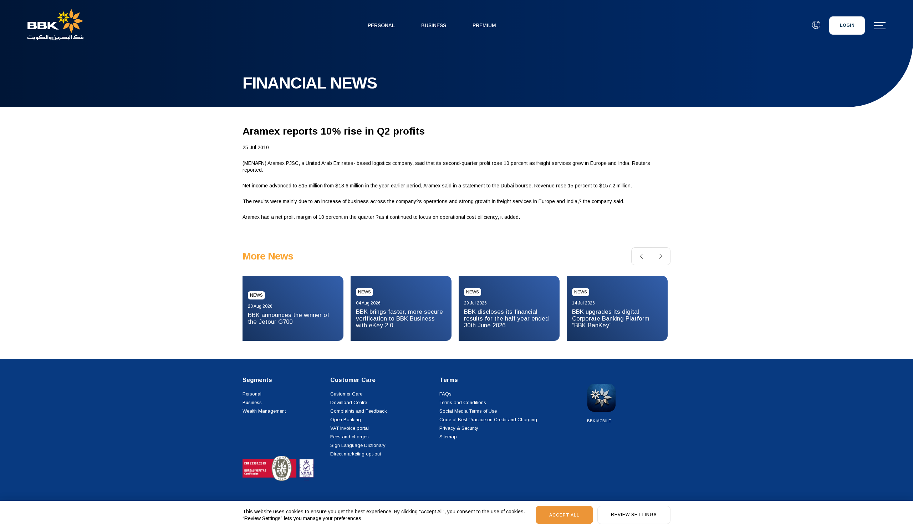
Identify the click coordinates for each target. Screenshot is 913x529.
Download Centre (348, 402)
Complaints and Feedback (358, 411)
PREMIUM (484, 25)
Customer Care (346, 394)
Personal (381, 25)
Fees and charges (349, 436)
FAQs (445, 394)
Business (433, 25)
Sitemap (448, 436)
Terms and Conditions (462, 402)
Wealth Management (264, 411)
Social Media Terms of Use (468, 411)
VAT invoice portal (349, 428)
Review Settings (634, 514)
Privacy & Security (458, 428)
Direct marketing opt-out (355, 454)
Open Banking (345, 419)
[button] (641, 256)
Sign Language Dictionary (358, 445)
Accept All (564, 515)
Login (847, 25)
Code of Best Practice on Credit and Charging (488, 419)
